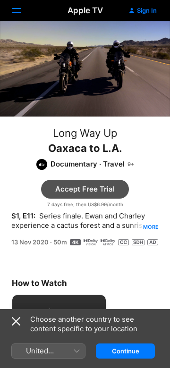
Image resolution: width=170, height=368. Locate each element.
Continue (125, 351)
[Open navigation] (22, 10)
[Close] (16, 321)
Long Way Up (85, 133)
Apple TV (85, 10)
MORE (151, 227)
